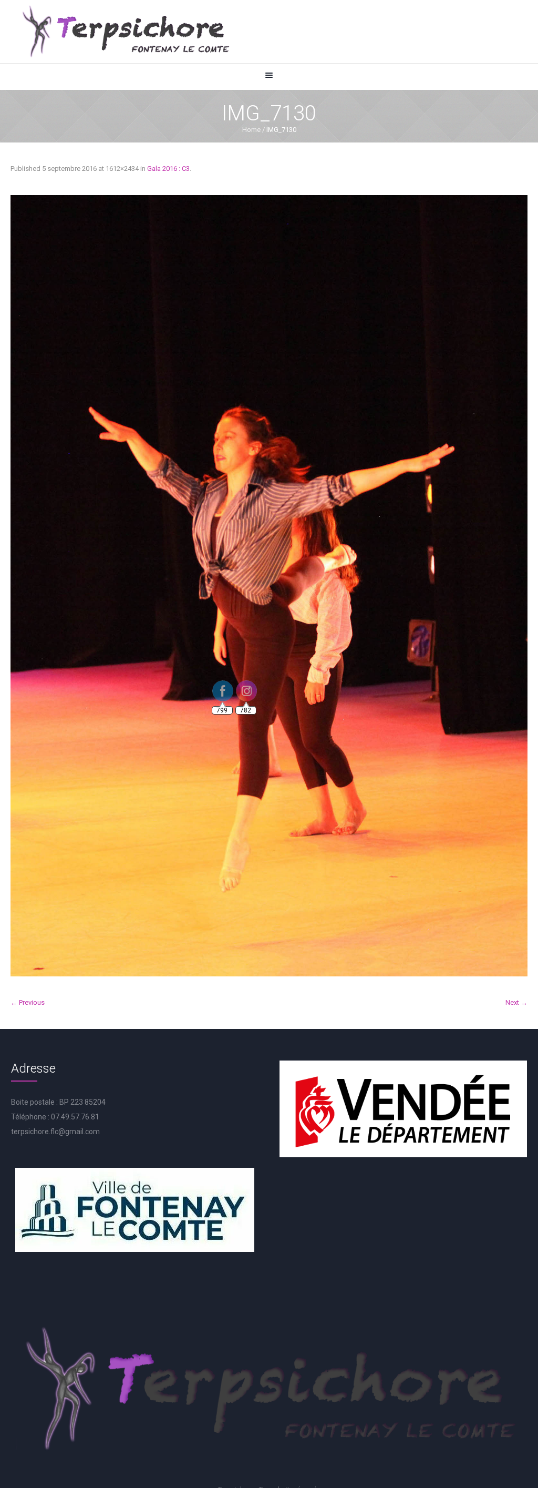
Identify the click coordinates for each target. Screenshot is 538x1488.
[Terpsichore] (125, 31)
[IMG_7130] (269, 585)
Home (251, 130)
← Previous (28, 1002)
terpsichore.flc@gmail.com (55, 1131)
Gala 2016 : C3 (168, 168)
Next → (516, 1002)
